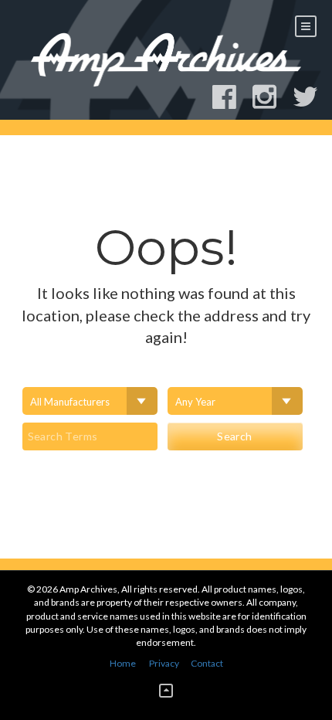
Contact (207, 663)
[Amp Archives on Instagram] (271, 97)
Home (123, 663)
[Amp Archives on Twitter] (312, 97)
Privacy (164, 663)
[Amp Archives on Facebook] (231, 97)
